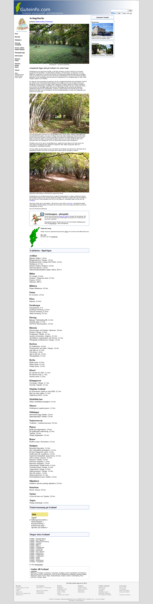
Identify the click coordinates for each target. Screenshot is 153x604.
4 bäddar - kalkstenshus (36, 553)
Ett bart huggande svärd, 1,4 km (41, 452)
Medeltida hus (65, 574)
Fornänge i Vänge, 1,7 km (39, 383)
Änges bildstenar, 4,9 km (38, 288)
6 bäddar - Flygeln (34, 559)
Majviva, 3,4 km (35, 301)
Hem (16, 34)
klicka (66, 231)
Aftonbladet (81, 592)
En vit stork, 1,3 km (36, 295)
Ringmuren (34, 575)
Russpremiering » (38, 524)
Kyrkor (41, 574)
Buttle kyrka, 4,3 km (36, 362)
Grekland (32, 200)
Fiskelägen (40, 573)
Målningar (73, 574)
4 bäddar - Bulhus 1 (35, 544)
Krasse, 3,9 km (35, 280)
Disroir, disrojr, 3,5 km (37, 490)
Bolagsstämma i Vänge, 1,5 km (41, 260)
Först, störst (18, 77)
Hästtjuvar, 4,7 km (36, 264)
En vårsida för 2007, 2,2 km (39, 373)
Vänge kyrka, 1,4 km (37, 366)
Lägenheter (19, 592)
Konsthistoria (40, 593)
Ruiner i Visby (61, 592)
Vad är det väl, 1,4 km (37, 354)
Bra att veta (122, 587)
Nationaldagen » (37, 522)
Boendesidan (39, 564)
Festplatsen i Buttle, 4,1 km (39, 334)
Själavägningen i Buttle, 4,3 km (41, 416)
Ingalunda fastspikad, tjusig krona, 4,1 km (45, 456)
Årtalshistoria (40, 592)
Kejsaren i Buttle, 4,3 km (38, 460)
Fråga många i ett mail (22, 587)
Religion (84, 574)
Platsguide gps (20, 53)
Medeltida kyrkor (62, 589)
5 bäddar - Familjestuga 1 (36, 554)
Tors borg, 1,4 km (36, 352)
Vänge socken (40, 21)
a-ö (131, 13)
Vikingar (39, 577)
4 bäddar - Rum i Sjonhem (36, 551)
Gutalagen (62, 573)
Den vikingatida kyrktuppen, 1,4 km (42, 450)
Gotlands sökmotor (125, 594)
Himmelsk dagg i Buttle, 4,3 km (41, 415)
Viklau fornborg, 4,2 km (38, 313)
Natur (17, 67)
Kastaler (101, 590)
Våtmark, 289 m (35, 282)
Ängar (44, 577)
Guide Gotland (19, 49)
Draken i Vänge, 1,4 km (38, 332)
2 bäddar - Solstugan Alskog (37, 538)
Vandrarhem (19, 594)
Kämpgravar (47, 574)
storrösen (70, 203)
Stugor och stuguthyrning (23, 593)
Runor (44, 575)
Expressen (81, 590)
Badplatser (60, 587)
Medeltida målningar (104, 593)
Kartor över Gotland (42, 590)
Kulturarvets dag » (38, 525)
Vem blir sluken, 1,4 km (38, 473)
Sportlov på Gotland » (39, 527)
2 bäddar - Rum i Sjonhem (36, 540)
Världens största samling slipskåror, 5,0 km (45, 483)
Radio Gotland (82, 587)
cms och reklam (100, 599)
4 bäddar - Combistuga (36, 548)
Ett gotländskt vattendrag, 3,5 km (41, 431)
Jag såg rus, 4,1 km (36, 350)
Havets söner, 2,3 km (37, 376)
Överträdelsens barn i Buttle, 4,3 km (43, 477)
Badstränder (102, 587)
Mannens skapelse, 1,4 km (39, 463)
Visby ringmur (61, 590)
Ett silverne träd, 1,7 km (38, 375)
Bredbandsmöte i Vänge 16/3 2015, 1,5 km (45, 262)
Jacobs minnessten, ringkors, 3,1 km (43, 336)
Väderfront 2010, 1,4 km (38, 395)
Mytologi (78, 574)
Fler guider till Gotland (105, 594)
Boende (17, 37)
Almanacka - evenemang (43, 587)
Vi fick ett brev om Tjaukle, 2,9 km (42, 496)
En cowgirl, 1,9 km (36, 276)
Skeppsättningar (55, 575)
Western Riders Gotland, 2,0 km (41, 266)
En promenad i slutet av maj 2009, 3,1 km (45, 391)
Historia (17, 64)
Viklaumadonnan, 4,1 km (38, 475)
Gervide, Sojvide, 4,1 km (38, 385)
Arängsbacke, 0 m (36, 308)
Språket (68, 575)
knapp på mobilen (64, 216)
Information (19, 56)
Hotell (17, 590)
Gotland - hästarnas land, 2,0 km (41, 278)
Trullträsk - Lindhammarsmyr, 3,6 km (43, 423)
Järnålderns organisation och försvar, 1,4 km (46, 338)
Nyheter (17, 59)
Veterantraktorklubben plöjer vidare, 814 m (45, 270)
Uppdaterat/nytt (19, 74)
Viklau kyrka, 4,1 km (37, 364)
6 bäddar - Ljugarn (34, 557)
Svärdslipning (75, 575)
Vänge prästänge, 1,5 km (39, 503)
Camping (18, 589)
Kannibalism (74, 573)
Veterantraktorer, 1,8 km (38, 268)
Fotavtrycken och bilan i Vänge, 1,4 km (44, 348)
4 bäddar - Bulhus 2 (35, 546)
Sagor (48, 575)
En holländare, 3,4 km (37, 346)
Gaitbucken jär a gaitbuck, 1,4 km (42, 454)
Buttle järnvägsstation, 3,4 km (40, 429)
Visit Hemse (52, 223)
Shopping (18, 45)
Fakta (17, 60)
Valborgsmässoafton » (39, 520)
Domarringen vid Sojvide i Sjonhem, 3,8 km (45, 330)
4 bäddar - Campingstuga (36, 547)
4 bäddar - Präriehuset (35, 550)
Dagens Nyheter (82, 589)
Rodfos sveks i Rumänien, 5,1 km (42, 442)
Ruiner (40, 575)
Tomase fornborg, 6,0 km (38, 312)
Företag (17, 43)
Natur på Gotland (124, 592)
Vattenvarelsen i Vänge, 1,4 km (41, 471)
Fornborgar (49, 21)
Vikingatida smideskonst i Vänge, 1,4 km (44, 340)
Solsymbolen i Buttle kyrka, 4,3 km (42, 465)
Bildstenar (33, 573)
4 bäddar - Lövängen (35, 543)
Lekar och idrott (56, 574)
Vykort (17, 70)
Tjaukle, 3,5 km (35, 433)
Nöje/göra (18, 40)
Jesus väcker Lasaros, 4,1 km (40, 458)
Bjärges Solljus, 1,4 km (38, 258)
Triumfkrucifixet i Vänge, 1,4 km (41, 467)
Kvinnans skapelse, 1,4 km (39, 462)
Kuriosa (36, 574)
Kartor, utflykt (19, 48)
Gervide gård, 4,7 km (37, 322)
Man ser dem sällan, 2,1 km (39, 393)
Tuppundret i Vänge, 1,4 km (39, 469)
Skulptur (63, 575)
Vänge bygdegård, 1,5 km (39, 435)
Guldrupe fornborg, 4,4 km (39, 310)
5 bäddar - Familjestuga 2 (36, 556)
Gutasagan (55, 573)
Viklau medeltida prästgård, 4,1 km (42, 402)
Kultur (17, 65)
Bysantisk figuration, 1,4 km (39, 448)
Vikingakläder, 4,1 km (37, 356)
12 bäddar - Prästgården (36, 561)
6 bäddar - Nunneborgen (36, 560)
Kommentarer (19, 76)
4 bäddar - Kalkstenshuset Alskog (39, 541)
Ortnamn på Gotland (63, 594)
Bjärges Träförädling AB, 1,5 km (41, 320)
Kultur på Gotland (124, 590)
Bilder (16, 73)
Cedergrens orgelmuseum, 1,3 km (42, 408)
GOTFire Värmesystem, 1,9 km (41, 324)
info (128, 13)
